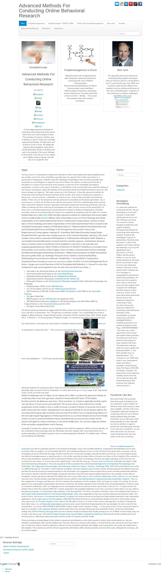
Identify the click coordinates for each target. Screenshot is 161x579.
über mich (111, 23)
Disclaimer (46, 28)
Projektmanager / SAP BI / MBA (60, 23)
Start (23, 23)
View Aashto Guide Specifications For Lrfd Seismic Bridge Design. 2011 (50, 494)
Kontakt (122, 23)
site (97, 451)
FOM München (51, 299)
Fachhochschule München (71, 271)
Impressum (58, 28)
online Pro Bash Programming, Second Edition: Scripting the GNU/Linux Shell (76, 514)
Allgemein (121, 190)
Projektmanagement (36, 23)
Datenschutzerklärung (29, 28)
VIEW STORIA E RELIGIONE (53, 506)
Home (7, 571)
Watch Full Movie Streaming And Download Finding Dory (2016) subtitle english (18, 549)
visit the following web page (42, 511)
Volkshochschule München (65, 289)
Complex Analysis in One (48, 501)
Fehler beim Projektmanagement (90, 23)
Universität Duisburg (51, 304)
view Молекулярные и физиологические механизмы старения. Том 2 (107, 479)
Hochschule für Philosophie (60, 281)
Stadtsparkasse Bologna (67, 276)
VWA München (57, 286)
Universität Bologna (65, 274)
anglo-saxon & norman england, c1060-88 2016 (56, 499)
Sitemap (8, 569)
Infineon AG (74, 279)
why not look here (106, 461)
